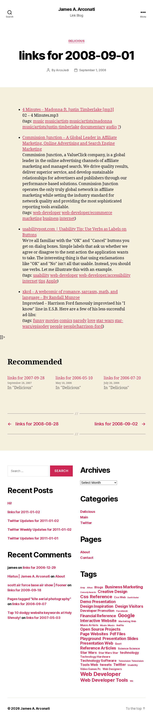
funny (38, 320)
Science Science (129, 648)
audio (111, 127)
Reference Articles (98, 648)
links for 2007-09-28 (26, 378)
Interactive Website (98, 620)
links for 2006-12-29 (39, 567)
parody (80, 320)
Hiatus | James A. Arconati (28, 576)
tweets (105, 665)
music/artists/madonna (90, 121)
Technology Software (98, 660)
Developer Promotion (97, 611)
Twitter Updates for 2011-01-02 (33, 521)
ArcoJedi (62, 70)
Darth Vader (133, 597)
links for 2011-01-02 (23, 512)
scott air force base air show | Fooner (37, 585)
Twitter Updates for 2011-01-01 (32, 538)
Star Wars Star (108, 653)
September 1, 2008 (92, 70)
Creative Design (112, 591)
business (51, 218)
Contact (86, 558)
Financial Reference (98, 615)
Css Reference (96, 596)
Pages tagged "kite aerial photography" (39, 599)
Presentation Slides (120, 638)
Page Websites (94, 634)
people (56, 326)
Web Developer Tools (104, 680)
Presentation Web (96, 643)
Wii (131, 681)
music (38, 121)
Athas (90, 587)
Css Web (120, 597)
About (60, 576)
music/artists (56, 121)
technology (129, 652)
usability (41, 275)
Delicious (76, 41)
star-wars (105, 320)
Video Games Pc (90, 669)
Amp (82, 587)
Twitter (86, 523)
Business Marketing (124, 586)
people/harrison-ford (83, 326)
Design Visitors (129, 606)
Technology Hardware (95, 656)
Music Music (107, 625)
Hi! (9, 503)
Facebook (122, 611)
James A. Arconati (76, 9)
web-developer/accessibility (104, 275)
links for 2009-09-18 (24, 590)
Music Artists (89, 625)
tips (41, 281)
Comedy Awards (88, 592)
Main (84, 517)
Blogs (98, 587)
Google (126, 615)
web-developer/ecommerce (87, 212)
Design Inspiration (96, 606)
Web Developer (100, 674)
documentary (92, 127)
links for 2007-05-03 (43, 618)
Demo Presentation (97, 601)
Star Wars (88, 652)
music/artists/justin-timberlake (50, 127)
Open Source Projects (100, 629)
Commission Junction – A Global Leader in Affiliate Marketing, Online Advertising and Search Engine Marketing (69, 143)
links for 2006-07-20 (122, 378)
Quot (118, 643)
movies (52, 320)
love (91, 320)
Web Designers (112, 669)
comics (66, 320)
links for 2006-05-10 (74, 378)
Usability (133, 665)
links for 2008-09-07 (29, 604)
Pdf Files (118, 634)
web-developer (47, 212)
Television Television (131, 661)
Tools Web (89, 665)
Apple (51, 281)
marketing (32, 218)
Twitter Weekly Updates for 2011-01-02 (39, 529)
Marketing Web (127, 621)
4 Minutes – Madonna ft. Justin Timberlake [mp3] (68, 109)
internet (67, 218)
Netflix (120, 625)
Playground (90, 638)
